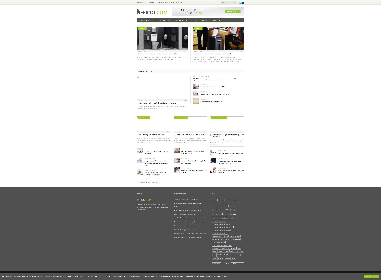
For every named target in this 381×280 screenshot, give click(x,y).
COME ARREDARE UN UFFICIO (220, 236)
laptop (239, 248)
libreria (214, 251)
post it (241, 251)
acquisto (214, 200)
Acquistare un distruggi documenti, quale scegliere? (212, 54)
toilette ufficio (216, 263)
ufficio (226, 263)
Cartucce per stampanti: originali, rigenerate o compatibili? (219, 79)
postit (213, 255)
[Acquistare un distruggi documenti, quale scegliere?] (218, 39)
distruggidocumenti (235, 236)
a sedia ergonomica (234, 206)
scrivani (214, 258)
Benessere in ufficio (162, 20)
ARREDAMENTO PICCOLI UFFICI (220, 203)
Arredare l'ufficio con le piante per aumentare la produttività (155, 174)
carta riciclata (219, 214)
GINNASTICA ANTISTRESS (218, 242)
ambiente (221, 200)
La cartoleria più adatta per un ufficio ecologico (215, 94)
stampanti (227, 258)
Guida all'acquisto (145, 71)
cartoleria (215, 218)
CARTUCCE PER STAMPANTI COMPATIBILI (222, 227)
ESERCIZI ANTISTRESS (217, 239)
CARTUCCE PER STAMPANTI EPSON (221, 230)
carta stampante (232, 214)
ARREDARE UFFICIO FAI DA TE (219, 206)
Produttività (217, 20)
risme (226, 255)
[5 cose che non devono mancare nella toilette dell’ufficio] (162, 39)
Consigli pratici (181, 20)
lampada (233, 248)
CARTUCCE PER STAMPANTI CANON (221, 224)
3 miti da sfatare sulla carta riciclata (211, 102)
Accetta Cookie (371, 277)
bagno (214, 210)
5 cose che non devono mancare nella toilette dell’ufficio (158, 54)
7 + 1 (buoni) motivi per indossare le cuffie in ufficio (194, 171)
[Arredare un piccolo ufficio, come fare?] (154, 124)
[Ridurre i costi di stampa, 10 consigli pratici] (190, 124)
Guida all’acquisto (199, 20)
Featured (142, 28)
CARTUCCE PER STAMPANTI (219, 221)
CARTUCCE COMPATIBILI (225, 218)
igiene (227, 248)
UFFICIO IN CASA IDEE (237, 263)
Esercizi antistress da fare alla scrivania (230, 153)
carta (227, 209)
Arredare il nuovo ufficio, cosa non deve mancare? (156, 152)
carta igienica (234, 210)
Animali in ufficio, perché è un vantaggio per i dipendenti (167, 2)
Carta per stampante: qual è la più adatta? (213, 87)
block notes (220, 210)
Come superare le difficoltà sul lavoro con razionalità (231, 172)
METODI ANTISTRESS (223, 251)
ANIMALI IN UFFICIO (231, 200)
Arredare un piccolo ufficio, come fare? (151, 135)
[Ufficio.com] (152, 11)
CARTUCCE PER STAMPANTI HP (220, 233)
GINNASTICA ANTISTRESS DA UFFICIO (221, 245)
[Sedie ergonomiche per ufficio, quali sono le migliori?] (162, 88)
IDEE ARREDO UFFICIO (218, 248)
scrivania (220, 258)
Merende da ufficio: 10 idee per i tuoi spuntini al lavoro (192, 152)
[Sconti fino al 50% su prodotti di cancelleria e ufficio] (208, 15)
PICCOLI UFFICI (234, 251)
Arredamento (145, 20)
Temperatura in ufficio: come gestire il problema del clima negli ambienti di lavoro (156, 163)
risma (219, 255)
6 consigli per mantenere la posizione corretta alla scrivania (229, 162)
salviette (232, 255)
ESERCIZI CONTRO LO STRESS (232, 239)
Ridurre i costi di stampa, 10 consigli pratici (190, 135)
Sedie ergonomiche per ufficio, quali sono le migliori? (157, 103)
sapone (238, 255)
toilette (233, 258)
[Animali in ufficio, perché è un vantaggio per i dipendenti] (227, 124)
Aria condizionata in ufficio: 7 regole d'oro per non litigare (194, 162)
